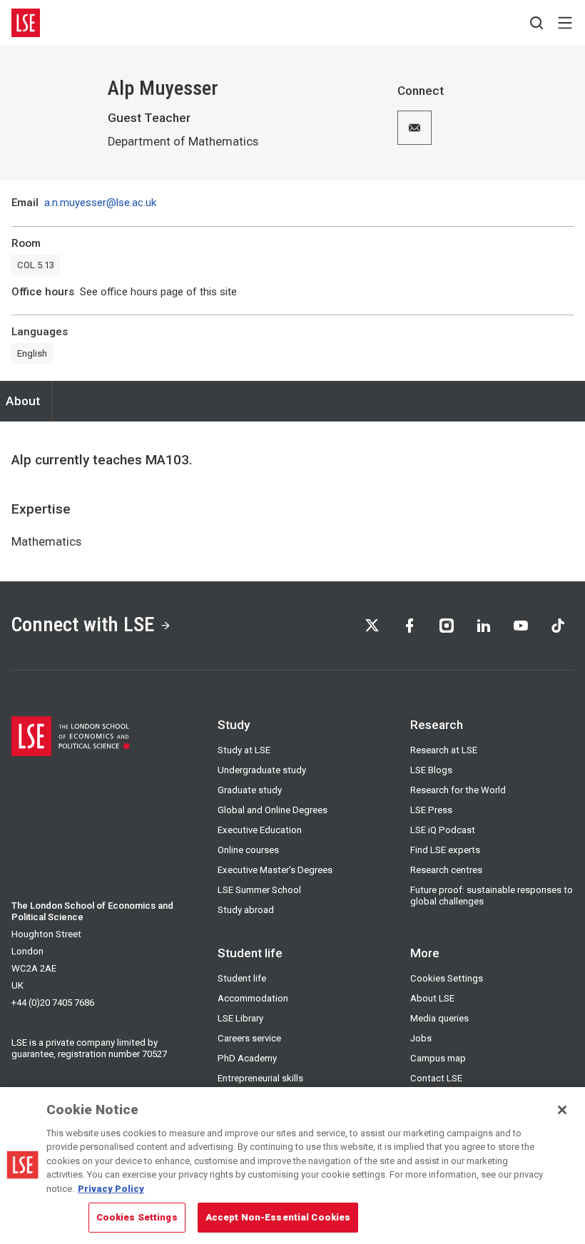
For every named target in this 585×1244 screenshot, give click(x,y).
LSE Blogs (431, 770)
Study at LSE (244, 750)
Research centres (446, 870)
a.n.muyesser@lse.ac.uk (100, 203)
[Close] (562, 1110)
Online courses (248, 850)
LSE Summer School (259, 889)
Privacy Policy (111, 1188)
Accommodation (253, 998)
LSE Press (431, 810)
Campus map (438, 1058)
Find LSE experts (445, 850)
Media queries (439, 1018)
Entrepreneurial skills (260, 1078)
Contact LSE (436, 1078)
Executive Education (260, 830)
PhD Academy (247, 1058)
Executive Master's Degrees (275, 870)
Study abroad (246, 909)
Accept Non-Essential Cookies (278, 1217)
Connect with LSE (82, 624)
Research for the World (458, 790)
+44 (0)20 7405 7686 (52, 1002)
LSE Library (240, 1018)
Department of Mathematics (183, 141)
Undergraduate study (262, 770)
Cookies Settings (446, 978)
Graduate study (250, 790)
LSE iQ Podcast (442, 830)
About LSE (432, 998)
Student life (242, 978)
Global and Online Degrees (272, 810)
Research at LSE (443, 750)
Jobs (421, 1038)
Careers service (249, 1038)
